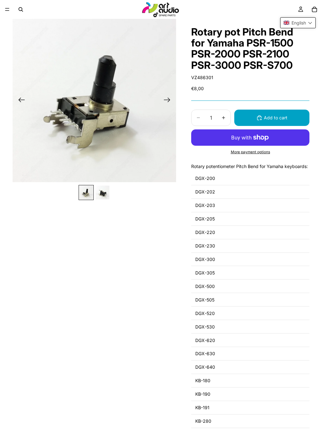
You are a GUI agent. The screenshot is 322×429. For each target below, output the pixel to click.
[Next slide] (169, 100)
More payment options (250, 152)
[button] (297, 23)
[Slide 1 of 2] (86, 192)
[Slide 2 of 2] (102, 192)
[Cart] (314, 9)
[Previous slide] (20, 100)
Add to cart (275, 117)
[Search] (21, 9)
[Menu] (7, 9)
